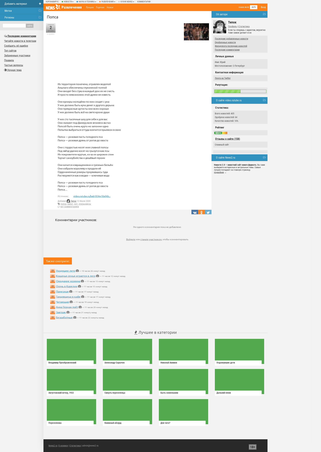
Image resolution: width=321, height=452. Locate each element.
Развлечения (107, 2)
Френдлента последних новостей (231, 46)
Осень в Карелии (66, 286)
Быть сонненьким (169, 392)
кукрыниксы (85, 204)
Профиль (232, 26)
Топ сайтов (10, 50)
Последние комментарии (227, 49)
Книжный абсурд (112, 423)
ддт (76, 204)
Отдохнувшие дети (226, 362)
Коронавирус (52, 2)
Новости (68, 2)
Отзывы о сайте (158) (227, 138)
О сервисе (63, 445)
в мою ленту (244, 7)
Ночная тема (14, 70)
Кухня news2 (127, 2)
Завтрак (61, 312)
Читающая (62, 301)
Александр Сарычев (114, 362)
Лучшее (90, 7)
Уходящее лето (65, 270)
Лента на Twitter (223, 78)
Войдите (130, 239)
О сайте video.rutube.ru (229, 100)
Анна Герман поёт (67, 307)
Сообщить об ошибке (16, 45)
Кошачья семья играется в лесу (75, 275)
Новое (110, 7)
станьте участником (151, 239)
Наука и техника (87, 2)
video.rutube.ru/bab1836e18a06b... (91, 196)
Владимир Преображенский (62, 362)
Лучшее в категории (157, 332)
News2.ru (52, 445)
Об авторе (222, 14)
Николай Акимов (168, 362)
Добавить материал (16, 3)
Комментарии (143, 2)
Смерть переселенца (114, 392)
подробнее (219, 172)
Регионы (9, 17)
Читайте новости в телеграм (20, 41)
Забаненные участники (17, 55)
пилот (70, 204)
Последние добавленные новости (231, 38)
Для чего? (165, 423)
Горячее (100, 7)
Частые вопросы (13, 65)
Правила (9, 60)
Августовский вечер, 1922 (61, 392)
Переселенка (55, 423)
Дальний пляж (224, 392)
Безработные (64, 317)
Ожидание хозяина (68, 281)
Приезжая (62, 291)
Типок (73, 201)
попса (63, 204)
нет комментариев (70, 206)
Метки (8, 10)
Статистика (244, 26)
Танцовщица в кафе (68, 296)
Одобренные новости (225, 42)
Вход (263, 7)
